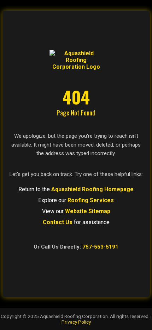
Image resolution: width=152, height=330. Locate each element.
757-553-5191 (100, 247)
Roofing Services (91, 200)
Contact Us (57, 222)
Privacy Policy (76, 322)
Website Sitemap (87, 211)
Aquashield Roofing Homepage (92, 189)
